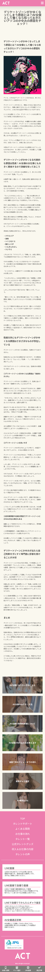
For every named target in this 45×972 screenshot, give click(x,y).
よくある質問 (22, 828)
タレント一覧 (22, 839)
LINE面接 (28, 970)
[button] (22, 685)
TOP (22, 818)
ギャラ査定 (17, 970)
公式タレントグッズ (22, 844)
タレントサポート (22, 823)
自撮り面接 (5, 970)
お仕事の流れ (22, 834)
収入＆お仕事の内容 (22, 849)
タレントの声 (22, 854)
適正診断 (39, 970)
